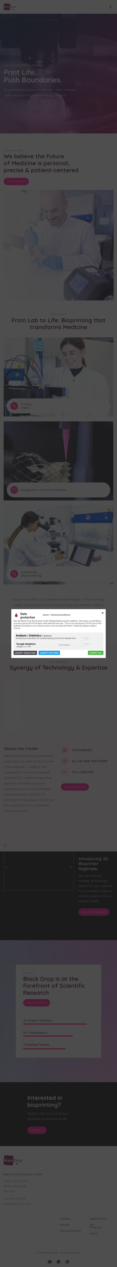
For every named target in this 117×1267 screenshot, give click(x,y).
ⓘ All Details (64, 645)
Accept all (96, 653)
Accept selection (25, 653)
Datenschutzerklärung (60, 615)
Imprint (46, 615)
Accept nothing (49, 653)
